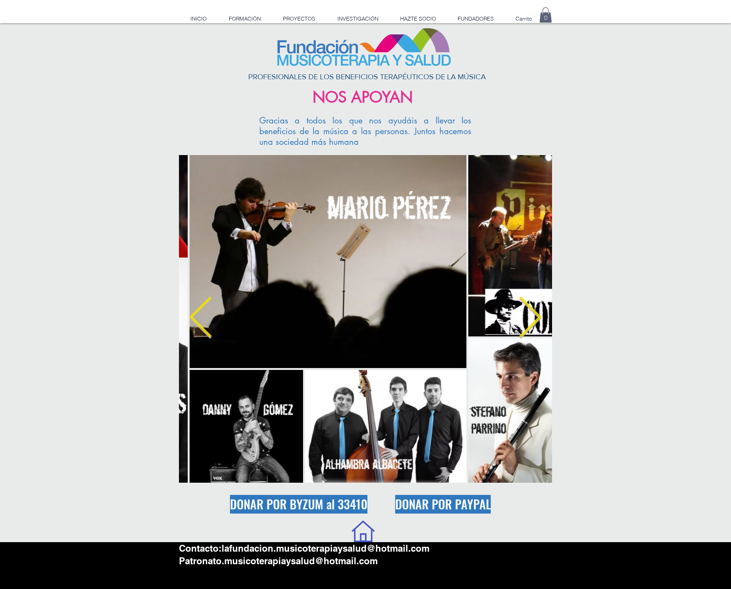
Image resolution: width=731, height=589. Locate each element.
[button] (545, 15)
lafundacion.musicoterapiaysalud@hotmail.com (325, 548)
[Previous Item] (201, 318)
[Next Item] (530, 318)
